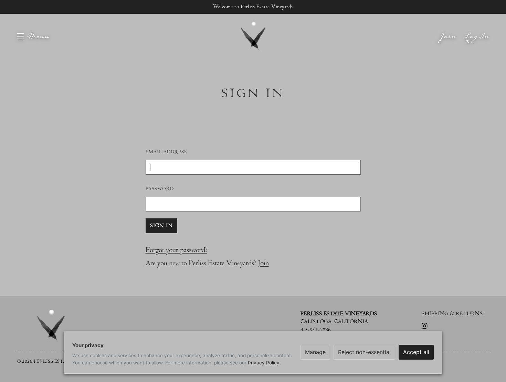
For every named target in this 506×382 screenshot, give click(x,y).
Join (448, 42)
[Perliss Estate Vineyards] (50, 326)
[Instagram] (426, 326)
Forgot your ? (176, 250)
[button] (33, 36)
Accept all (416, 352)
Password (160, 189)
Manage (315, 352)
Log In (477, 42)
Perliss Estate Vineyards (253, 36)
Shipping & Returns (452, 313)
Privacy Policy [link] (264, 362)
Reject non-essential (364, 352)
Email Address (166, 152)
